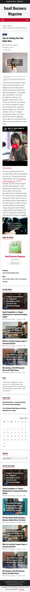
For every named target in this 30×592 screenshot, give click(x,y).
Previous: (10, 271)
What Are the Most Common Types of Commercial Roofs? (14, 342)
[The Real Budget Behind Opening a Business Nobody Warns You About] (15, 506)
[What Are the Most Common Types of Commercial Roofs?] (15, 330)
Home (4, 34)
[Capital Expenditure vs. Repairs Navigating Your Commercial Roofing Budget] (15, 301)
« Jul (3, 446)
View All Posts (15, 263)
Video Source (7, 168)
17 (4, 436)
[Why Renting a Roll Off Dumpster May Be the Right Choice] (15, 356)
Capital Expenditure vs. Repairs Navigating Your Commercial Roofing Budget (14, 314)
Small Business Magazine (15, 10)
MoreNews (10, 584)
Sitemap (21, 589)
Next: (14, 278)
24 (4, 440)
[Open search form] (27, 20)
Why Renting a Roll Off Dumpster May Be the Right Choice (13, 368)
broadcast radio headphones (14, 180)
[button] (2, 20)
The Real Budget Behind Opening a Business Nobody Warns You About (14, 409)
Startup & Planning (9, 513)
